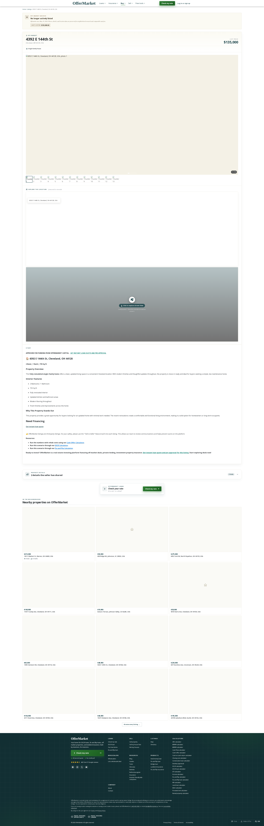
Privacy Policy (101, 810)
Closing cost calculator (179, 758)
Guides (131, 761)
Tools (131, 764)
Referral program (134, 772)
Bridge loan (154, 764)
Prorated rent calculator (179, 790)
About (110, 788)
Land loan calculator (178, 785)
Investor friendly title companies (135, 778)
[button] (132, 304)
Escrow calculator (177, 774)
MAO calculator (177, 788)
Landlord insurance (157, 767)
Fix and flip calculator (179, 777)
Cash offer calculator (179, 753)
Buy (122, 3)
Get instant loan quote (35, 426)
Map (152, 742)
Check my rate (167, 3)
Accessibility (189, 822)
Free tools (139, 3)
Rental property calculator (180, 793)
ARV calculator (176, 742)
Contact (110, 791)
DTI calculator (176, 772)
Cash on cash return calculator (182, 755)
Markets (132, 769)
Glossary (132, 767)
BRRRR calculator (177, 744)
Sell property (133, 742)
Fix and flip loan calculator (180, 780)
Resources (133, 755)
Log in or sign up (183, 3)
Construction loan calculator (181, 761)
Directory (153, 744)
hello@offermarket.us (151, 806)
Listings (29, 9)
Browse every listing (132, 724)
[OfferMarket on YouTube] (86, 767)
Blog (130, 759)
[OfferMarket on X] (82, 767)
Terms (93, 810)
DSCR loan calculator (178, 769)
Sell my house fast (135, 744)
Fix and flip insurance (157, 769)
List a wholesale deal (114, 761)
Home (24, 9)
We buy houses (134, 747)
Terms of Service (178, 822)
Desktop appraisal (178, 763)
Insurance (112, 3)
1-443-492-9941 (135, 806)
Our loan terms (113, 747)
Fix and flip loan (113, 750)
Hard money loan (156, 759)
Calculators (177, 738)
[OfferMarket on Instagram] (77, 767)
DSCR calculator (177, 766)
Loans (101, 3)
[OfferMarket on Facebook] (73, 767)
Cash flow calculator (178, 750)
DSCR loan (111, 744)
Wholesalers (112, 759)
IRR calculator (176, 782)
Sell (129, 3)
